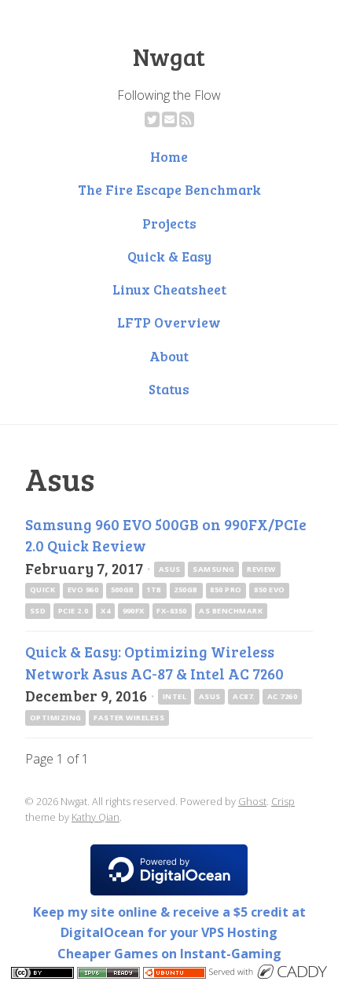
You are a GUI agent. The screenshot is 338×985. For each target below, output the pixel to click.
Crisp (283, 801)
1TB (153, 589)
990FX (134, 611)
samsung (213, 569)
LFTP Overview (169, 322)
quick (42, 589)
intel (174, 696)
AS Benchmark (231, 611)
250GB (185, 589)
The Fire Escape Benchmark (169, 189)
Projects (169, 223)
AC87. (244, 696)
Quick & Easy (169, 256)
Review (261, 569)
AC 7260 (282, 696)
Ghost (252, 801)
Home (169, 156)
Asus (170, 569)
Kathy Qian (95, 817)
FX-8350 (171, 611)
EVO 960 (83, 589)
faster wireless (129, 717)
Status (169, 388)
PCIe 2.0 (73, 611)
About (169, 355)
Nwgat (169, 56)
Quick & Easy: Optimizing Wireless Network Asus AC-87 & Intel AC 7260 (154, 662)
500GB (122, 589)
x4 (105, 611)
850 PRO (225, 589)
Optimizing (56, 717)
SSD (38, 611)
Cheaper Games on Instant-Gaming (169, 953)
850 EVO (269, 589)
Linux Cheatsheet (169, 289)
